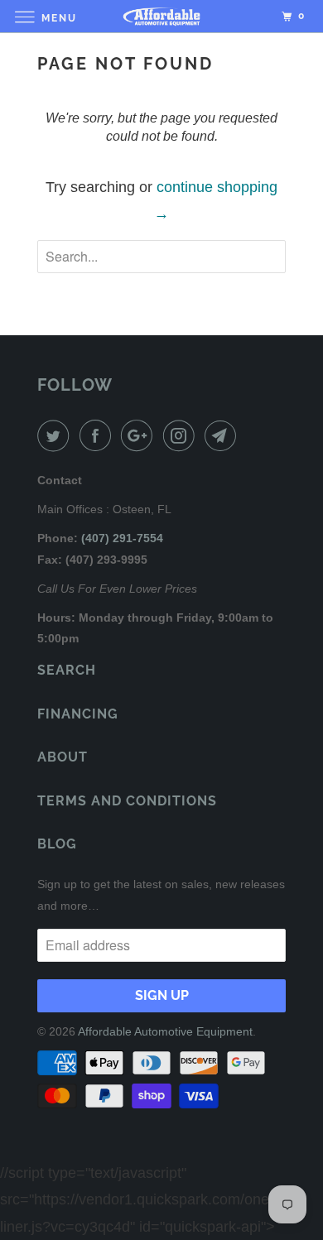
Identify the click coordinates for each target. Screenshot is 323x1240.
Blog (57, 844)
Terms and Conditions (127, 801)
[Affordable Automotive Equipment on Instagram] (182, 436)
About (62, 757)
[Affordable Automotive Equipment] (162, 16)
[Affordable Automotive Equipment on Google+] (140, 436)
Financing (77, 714)
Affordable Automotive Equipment (165, 1031)
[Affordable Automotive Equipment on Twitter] (56, 436)
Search (66, 670)
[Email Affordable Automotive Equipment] (224, 436)
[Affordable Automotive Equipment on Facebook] (99, 436)
